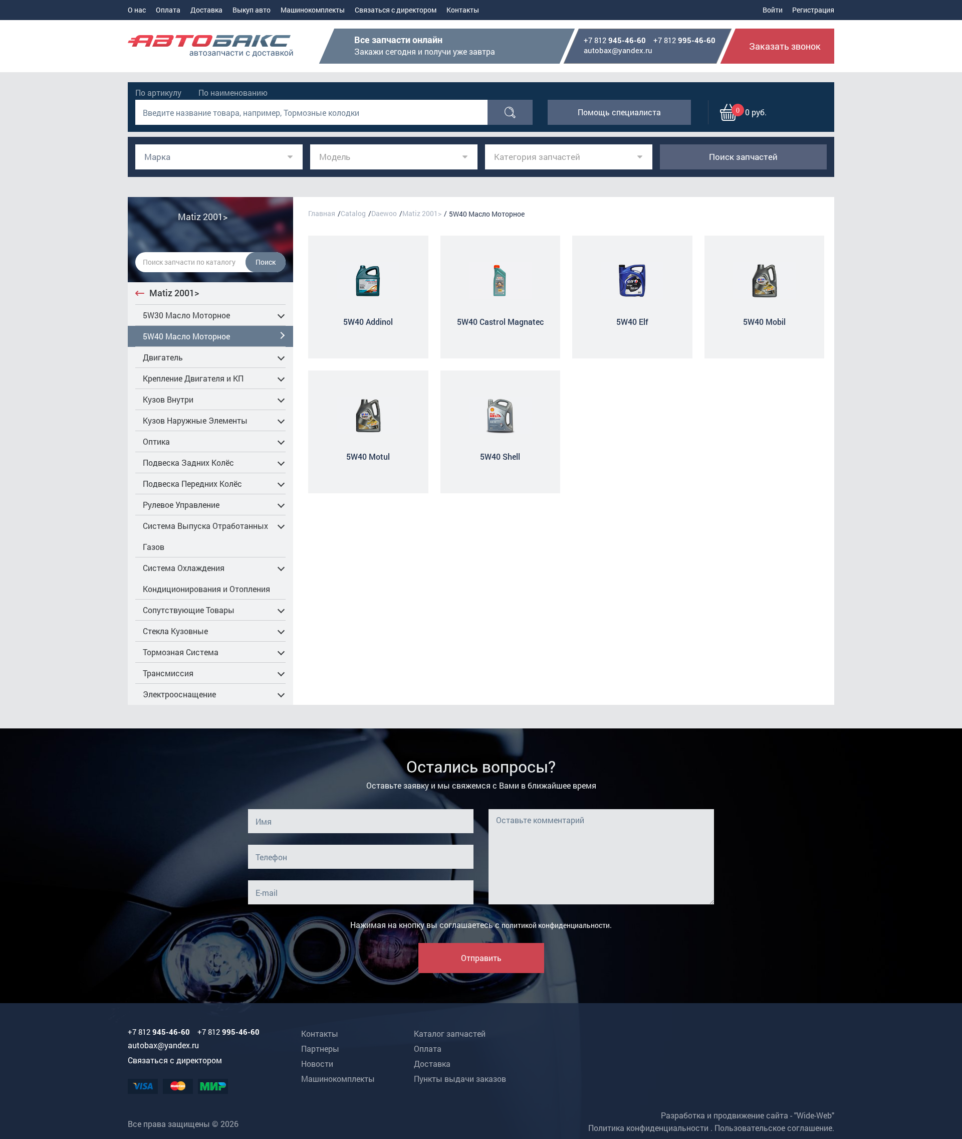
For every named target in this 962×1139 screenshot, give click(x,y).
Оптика (156, 441)
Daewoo (384, 213)
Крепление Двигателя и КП (193, 378)
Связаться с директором (395, 10)
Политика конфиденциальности (648, 1127)
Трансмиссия (168, 673)
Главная (321, 213)
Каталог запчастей (450, 1033)
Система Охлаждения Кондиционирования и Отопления (206, 578)
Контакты (462, 10)
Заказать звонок (785, 46)
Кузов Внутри (168, 399)
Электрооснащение (179, 694)
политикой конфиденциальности (556, 925)
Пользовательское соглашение (773, 1127)
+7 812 (615, 41)
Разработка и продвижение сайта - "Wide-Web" (747, 1115)
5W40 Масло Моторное (186, 336)
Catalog (353, 213)
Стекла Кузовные (175, 631)
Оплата (168, 10)
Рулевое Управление (181, 504)
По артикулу (158, 92)
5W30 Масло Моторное (186, 315)
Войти (773, 10)
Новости (317, 1063)
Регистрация (813, 10)
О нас (137, 10)
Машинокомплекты (313, 10)
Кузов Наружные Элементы (195, 420)
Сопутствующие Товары (188, 610)
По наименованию (233, 92)
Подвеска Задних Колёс (188, 462)
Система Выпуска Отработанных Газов (205, 536)
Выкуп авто (251, 10)
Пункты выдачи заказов (460, 1078)
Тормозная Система (180, 652)
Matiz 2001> (174, 293)
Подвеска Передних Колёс (192, 483)
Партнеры (320, 1048)
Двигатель (163, 357)
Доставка (206, 10)
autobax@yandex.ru (618, 50)
